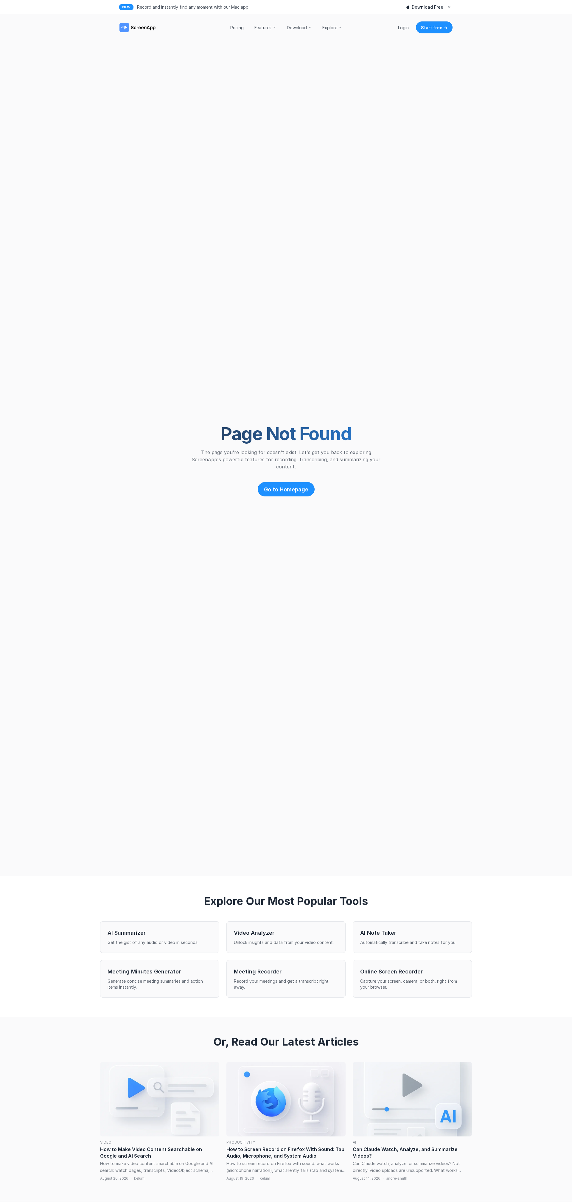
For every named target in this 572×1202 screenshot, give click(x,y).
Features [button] (262, 27)
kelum (139, 1178)
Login (403, 27)
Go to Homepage (286, 489)
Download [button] (297, 27)
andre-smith (396, 1178)
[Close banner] (449, 7)
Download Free (427, 7)
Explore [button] (329, 27)
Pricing (237, 27)
